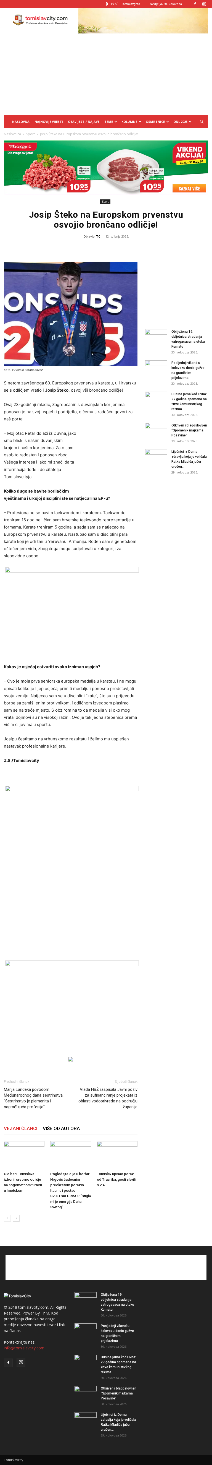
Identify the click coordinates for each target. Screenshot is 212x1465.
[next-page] (16, 1218)
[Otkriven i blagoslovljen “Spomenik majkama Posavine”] (156, 430)
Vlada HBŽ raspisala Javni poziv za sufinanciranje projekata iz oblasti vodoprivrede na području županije (107, 1098)
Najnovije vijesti (49, 121)
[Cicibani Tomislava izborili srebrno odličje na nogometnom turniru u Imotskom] (24, 1155)
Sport (30, 134)
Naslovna (21, 121)
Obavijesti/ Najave (83, 121)
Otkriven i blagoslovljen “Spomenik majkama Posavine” (189, 430)
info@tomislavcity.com (24, 1347)
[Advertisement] (106, 73)
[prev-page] (7, 1218)
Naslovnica (12, 134)
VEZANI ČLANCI (20, 1128)
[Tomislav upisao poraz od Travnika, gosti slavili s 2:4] (117, 1155)
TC (98, 236)
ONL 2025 (180, 121)
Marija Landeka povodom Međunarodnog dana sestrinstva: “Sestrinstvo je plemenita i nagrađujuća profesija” (33, 1098)
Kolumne (129, 121)
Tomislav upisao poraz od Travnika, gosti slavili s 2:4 (116, 1179)
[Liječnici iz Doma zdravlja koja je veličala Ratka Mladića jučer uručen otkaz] (156, 457)
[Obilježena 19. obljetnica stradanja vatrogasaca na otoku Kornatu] (156, 337)
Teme (108, 121)
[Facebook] (195, 4)
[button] (201, 121)
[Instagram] (204, 4)
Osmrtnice (155, 121)
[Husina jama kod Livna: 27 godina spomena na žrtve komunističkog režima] (156, 399)
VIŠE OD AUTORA (61, 1128)
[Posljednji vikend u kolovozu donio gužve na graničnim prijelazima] (156, 368)
